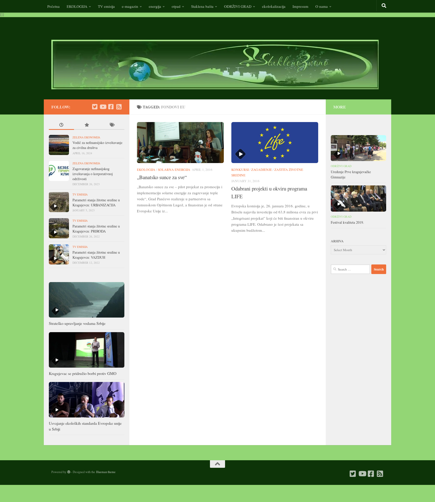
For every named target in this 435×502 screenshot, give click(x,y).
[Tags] (111, 125)
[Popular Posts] (86, 125)
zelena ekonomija (86, 137)
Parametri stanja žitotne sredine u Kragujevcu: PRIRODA (96, 229)
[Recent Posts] (61, 125)
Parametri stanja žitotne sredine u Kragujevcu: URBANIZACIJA (96, 202)
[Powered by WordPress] (68, 472)
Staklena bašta (202, 6)
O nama (321, 6)
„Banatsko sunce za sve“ (162, 177)
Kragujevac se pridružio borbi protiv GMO (82, 373)
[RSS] (119, 107)
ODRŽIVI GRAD (237, 6)
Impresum (300, 6)
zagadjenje (261, 169)
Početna (53, 6)
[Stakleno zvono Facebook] (111, 107)
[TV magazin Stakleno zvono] (103, 107)
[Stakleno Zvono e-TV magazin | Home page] (215, 64)
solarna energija (174, 169)
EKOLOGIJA (77, 6)
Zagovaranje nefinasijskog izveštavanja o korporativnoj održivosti (92, 173)
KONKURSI (240, 169)
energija (155, 6)
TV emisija (106, 6)
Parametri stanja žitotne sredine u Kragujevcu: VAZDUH (96, 255)
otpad (176, 6)
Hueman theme (106, 472)
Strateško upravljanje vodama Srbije (77, 323)
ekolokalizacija (273, 6)
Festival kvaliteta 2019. (347, 222)
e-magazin (130, 6)
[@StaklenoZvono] (95, 107)
